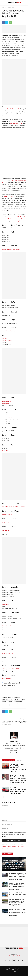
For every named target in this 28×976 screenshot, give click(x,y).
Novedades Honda (9, 409)
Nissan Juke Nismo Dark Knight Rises (20, 721)
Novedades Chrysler (9, 320)
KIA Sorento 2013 (6, 450)
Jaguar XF (4, 701)
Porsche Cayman (5, 703)
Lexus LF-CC (5, 522)
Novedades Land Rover (11, 511)
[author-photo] (14, 739)
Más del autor (19, 760)
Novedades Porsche (9, 634)
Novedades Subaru (9, 650)
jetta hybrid (10, 701)
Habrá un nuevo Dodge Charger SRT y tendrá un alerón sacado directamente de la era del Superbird (18, 767)
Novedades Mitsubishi (10, 613)
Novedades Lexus (8, 519)
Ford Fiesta (22, 699)
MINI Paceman (5, 604)
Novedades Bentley (9, 246)
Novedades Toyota (9, 658)
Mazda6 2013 (5, 530)
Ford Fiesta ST (6, 403)
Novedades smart (8, 642)
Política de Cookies (7, 969)
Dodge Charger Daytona (8, 331)
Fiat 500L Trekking (7, 340)
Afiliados (14, 969)
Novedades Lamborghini (11, 503)
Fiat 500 (11, 699)
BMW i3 (9, 697)
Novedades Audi (8, 232)
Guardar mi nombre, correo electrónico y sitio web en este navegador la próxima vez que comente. (14, 834)
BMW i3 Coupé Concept (13, 219)
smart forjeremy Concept (17, 221)
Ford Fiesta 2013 (6, 401)
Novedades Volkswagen (11, 665)
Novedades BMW (8, 302)
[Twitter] (6, 22)
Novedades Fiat (8, 335)
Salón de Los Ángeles (15, 703)
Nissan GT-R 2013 (7, 626)
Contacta (14, 971)
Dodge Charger (5, 699)
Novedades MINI (8, 601)
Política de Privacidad (16, 968)
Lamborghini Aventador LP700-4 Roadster (13, 506)
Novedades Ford (8, 398)
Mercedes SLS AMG (18, 701)
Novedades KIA (7, 445)
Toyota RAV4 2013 (9, 196)
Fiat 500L (17, 699)
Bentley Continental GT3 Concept (11, 249)
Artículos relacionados (8, 760)
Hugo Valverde (6, 18)
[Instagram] (10, 753)
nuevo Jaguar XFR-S (16, 123)
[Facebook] (3, 22)
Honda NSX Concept (7, 417)
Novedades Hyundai (9, 427)
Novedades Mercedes (10, 587)
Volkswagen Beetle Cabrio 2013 (10, 669)
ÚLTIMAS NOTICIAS (7, 853)
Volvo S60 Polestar (7, 678)
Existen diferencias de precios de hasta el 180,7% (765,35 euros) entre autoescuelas (7, 723)
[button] (2, 3)
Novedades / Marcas (9, 7)
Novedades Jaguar (9, 435)
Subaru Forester (5, 705)
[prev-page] (3, 797)
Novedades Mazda (9, 527)
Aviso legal (8, 968)
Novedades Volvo (8, 675)
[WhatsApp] (10, 22)
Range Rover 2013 (7, 514)
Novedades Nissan (9, 622)
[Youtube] (22, 960)
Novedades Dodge (9, 327)
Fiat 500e (4, 338)
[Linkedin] (14, 753)
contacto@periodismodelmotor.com (14, 956)
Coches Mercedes (16, 697)
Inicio (3, 7)
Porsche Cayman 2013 (13, 109)
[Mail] (17, 753)
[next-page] (5, 797)
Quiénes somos (20, 969)
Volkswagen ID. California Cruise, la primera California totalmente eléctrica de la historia (17, 894)
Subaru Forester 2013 (8, 653)
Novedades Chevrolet (10, 312)
